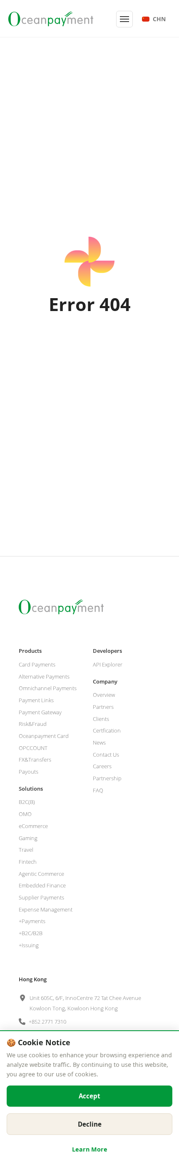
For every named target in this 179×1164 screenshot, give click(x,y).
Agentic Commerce (41, 873)
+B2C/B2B (30, 933)
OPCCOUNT (33, 748)
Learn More (89, 1149)
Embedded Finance (42, 885)
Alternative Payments (44, 676)
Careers (102, 766)
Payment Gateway (40, 712)
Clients (101, 719)
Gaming (28, 838)
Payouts (28, 771)
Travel (26, 849)
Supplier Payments (41, 897)
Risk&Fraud (33, 724)
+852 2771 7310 (47, 1021)
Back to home (89, 346)
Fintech (28, 861)
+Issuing (29, 945)
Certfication (107, 730)
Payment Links (36, 700)
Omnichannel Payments (48, 688)
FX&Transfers (35, 759)
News (99, 742)
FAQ (98, 790)
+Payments (32, 921)
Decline (90, 1124)
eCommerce (33, 826)
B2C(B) (27, 802)
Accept (89, 1096)
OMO (25, 814)
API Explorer (107, 664)
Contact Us (106, 754)
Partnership (107, 778)
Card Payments (37, 664)
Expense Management (45, 909)
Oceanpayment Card (44, 736)
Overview (104, 694)
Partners (103, 707)
